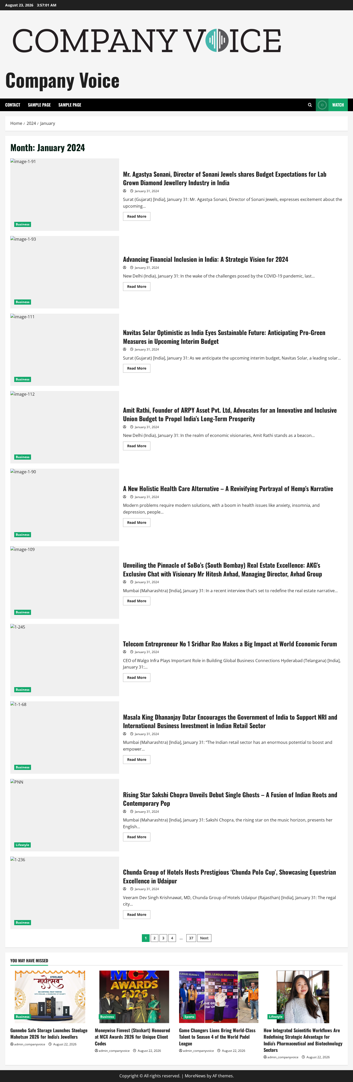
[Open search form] (310, 105)
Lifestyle (22, 845)
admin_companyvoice (29, 1044)
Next (204, 937)
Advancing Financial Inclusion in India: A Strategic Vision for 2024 (64, 272)
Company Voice (62, 79)
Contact (12, 105)
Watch (338, 105)
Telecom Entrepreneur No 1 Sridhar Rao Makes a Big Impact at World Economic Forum (64, 660)
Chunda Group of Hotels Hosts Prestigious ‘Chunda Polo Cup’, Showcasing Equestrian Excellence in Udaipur (64, 893)
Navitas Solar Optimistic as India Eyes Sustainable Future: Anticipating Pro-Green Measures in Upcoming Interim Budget (64, 350)
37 (191, 937)
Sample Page (39, 105)
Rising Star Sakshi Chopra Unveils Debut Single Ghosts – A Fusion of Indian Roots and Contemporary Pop (64, 815)
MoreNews (195, 1076)
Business (22, 224)
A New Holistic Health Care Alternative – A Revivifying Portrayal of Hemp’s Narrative (64, 505)
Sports (189, 1016)
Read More (138, 217)
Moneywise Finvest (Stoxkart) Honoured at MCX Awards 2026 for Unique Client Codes (132, 1036)
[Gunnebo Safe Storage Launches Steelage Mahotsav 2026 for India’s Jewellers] (50, 997)
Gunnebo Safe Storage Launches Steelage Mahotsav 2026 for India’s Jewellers (48, 1033)
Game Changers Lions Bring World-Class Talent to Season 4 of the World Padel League (217, 1036)
